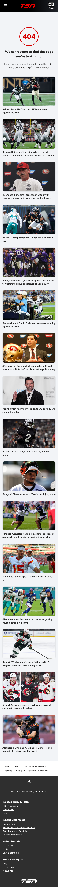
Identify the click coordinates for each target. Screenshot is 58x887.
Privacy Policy (10, 824)
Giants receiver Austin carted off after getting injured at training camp (27, 621)
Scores (51, 8)
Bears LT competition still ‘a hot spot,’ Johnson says (27, 239)
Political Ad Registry (12, 834)
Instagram (20, 770)
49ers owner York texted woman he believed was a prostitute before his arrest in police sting (28, 367)
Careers (15, 766)
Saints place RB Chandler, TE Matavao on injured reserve (25, 111)
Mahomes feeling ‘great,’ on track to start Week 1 (28, 578)
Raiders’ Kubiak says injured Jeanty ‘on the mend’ (25, 453)
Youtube (32, 770)
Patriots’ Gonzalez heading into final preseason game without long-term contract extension (28, 535)
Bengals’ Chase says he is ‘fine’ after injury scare (29, 494)
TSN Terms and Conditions (16, 831)
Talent (7, 766)
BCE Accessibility (11, 806)
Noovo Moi (8, 870)
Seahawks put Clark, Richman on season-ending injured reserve (29, 325)
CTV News (8, 845)
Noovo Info (8, 867)
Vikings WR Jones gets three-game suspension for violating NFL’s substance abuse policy (28, 282)
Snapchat (43, 770)
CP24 (5, 849)
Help (5, 813)
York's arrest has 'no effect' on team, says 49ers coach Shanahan (28, 410)
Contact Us (8, 809)
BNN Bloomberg (11, 852)
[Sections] (5, 6)
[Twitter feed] (29, 781)
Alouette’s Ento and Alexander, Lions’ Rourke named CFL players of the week (27, 749)
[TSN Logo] (27, 6)
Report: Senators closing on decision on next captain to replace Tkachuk (26, 706)
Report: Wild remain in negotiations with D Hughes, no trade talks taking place (26, 664)
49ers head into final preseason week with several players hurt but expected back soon (26, 196)
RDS (5, 863)
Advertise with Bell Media (34, 766)
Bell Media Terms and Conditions (19, 827)
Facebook (8, 770)
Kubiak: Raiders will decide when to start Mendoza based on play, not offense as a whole (28, 154)
